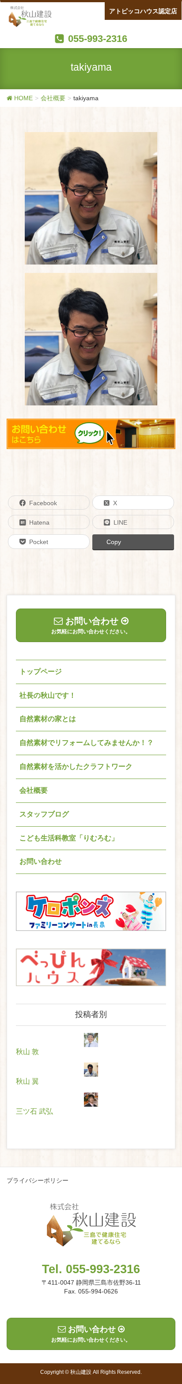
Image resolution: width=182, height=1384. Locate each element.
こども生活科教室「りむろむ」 (68, 838)
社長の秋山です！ (47, 695)
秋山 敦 (27, 1051)
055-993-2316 (97, 38)
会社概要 (33, 790)
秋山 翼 (27, 1081)
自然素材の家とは (47, 718)
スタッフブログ (44, 814)
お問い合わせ (40, 861)
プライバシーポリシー (37, 1180)
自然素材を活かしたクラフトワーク (76, 766)
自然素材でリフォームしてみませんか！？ (86, 742)
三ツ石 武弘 (34, 1111)
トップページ (40, 671)
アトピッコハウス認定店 (143, 11)
